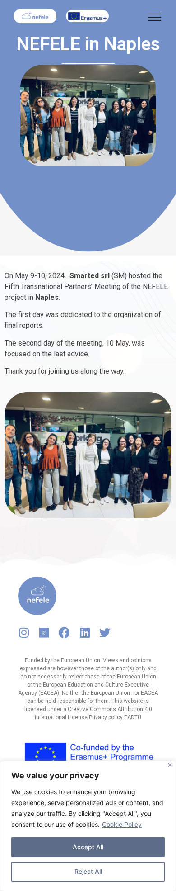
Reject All (88, 871)
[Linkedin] (84, 632)
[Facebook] (64, 632)
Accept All (88, 847)
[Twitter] (105, 632)
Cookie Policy (122, 824)
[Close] (170, 765)
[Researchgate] (44, 632)
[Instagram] (23, 632)
